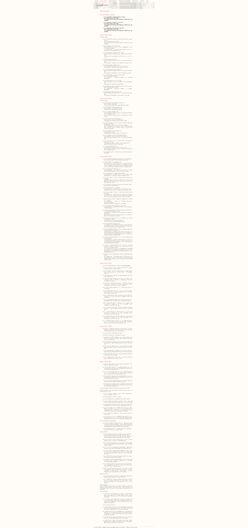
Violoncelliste (103, 1)
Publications (135, 1)
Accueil (96, 1)
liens (147, 1)
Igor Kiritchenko (126, 265)
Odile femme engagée (124, 1)
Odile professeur (113, 1)
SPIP (113, 527)
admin (104, 527)
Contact (142, 1)
